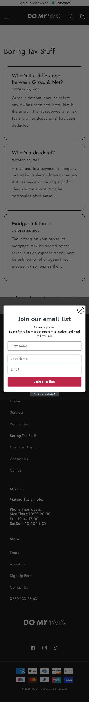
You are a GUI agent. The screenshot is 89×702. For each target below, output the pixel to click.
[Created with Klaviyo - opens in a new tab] (44, 394)
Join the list (44, 381)
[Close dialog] (81, 310)
